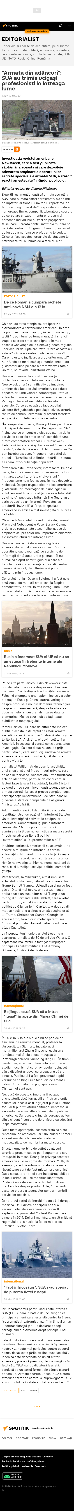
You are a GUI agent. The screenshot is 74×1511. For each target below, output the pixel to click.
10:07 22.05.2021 (11, 95)
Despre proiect (10, 1456)
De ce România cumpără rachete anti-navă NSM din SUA (32, 304)
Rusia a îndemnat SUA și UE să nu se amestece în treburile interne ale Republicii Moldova (36, 661)
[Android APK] (13, 1476)
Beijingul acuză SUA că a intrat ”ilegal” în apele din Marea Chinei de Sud (36, 1016)
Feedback (40, 1466)
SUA (23, 1390)
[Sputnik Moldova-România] (11, 27)
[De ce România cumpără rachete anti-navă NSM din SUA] (37, 269)
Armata (33, 1390)
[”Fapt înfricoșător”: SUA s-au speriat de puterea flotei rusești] (37, 1255)
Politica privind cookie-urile (17, 1466)
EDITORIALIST (14, 296)
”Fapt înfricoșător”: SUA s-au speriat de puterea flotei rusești (36, 1289)
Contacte (48, 1456)
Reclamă (6, 1461)
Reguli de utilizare (30, 1456)
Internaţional (14, 1006)
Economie (38, 1438)
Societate (22, 1438)
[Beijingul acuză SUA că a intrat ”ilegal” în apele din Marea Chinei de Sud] (37, 979)
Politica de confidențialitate (29, 1461)
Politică (7, 1438)
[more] (68, 314)
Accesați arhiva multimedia (46, 142)
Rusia (8, 651)
